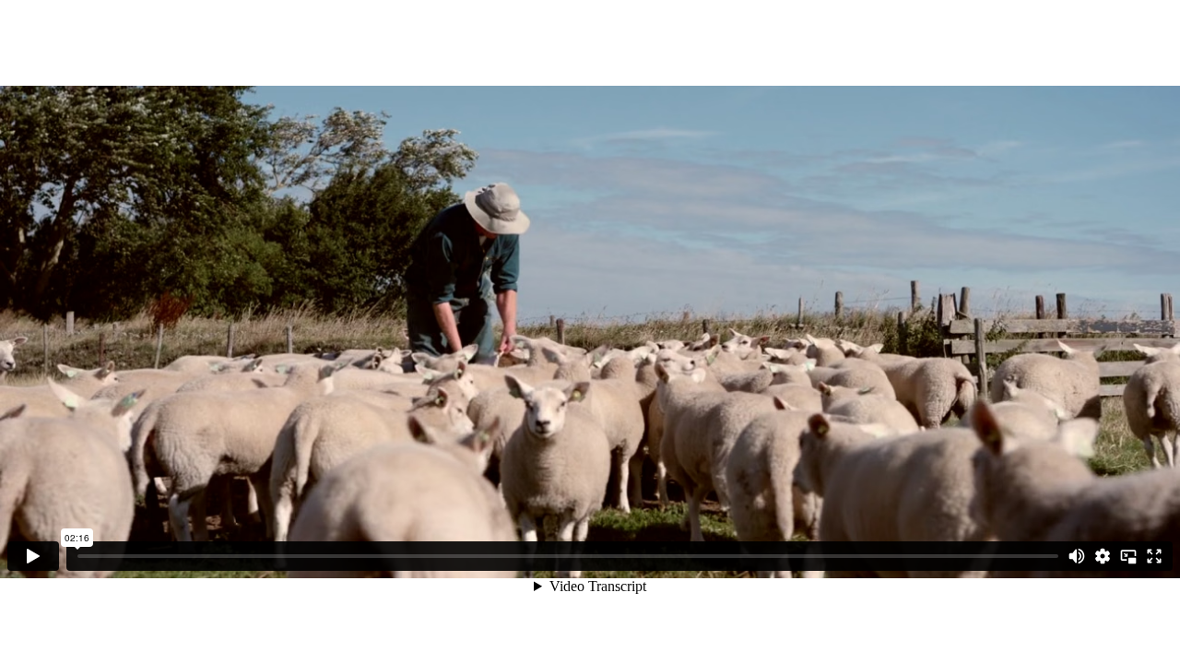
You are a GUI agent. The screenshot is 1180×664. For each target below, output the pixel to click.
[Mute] (1077, 556)
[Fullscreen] (1154, 556)
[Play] (33, 556)
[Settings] (1103, 556)
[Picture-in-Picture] (1128, 556)
